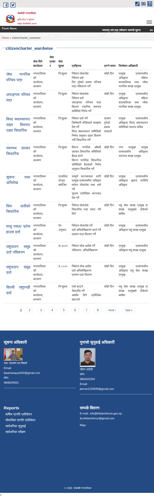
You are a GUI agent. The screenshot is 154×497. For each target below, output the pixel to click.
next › (112, 310)
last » (129, 310)
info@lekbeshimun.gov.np (106, 413)
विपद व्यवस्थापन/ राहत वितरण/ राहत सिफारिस (18, 124)
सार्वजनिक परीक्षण (15, 432)
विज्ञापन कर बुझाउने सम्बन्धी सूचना (35, 35)
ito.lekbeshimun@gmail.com (97, 418)
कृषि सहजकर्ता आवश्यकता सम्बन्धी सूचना (122, 35)
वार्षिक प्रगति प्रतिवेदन (18, 414)
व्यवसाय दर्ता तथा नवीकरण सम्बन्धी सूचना (112, 30)
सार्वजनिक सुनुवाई (15, 426)
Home (5, 37)
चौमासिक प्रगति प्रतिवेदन (20, 420)
